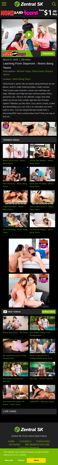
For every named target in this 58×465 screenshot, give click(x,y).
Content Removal (29, 448)
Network (14, 445)
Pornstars (43, 441)
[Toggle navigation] (4, 4)
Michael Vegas (24, 71)
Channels (25, 441)
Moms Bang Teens (22, 79)
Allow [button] (36, 460)
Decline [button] (21, 460)
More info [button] (9, 460)
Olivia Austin (38, 71)
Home (11, 441)
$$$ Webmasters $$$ (37, 445)
